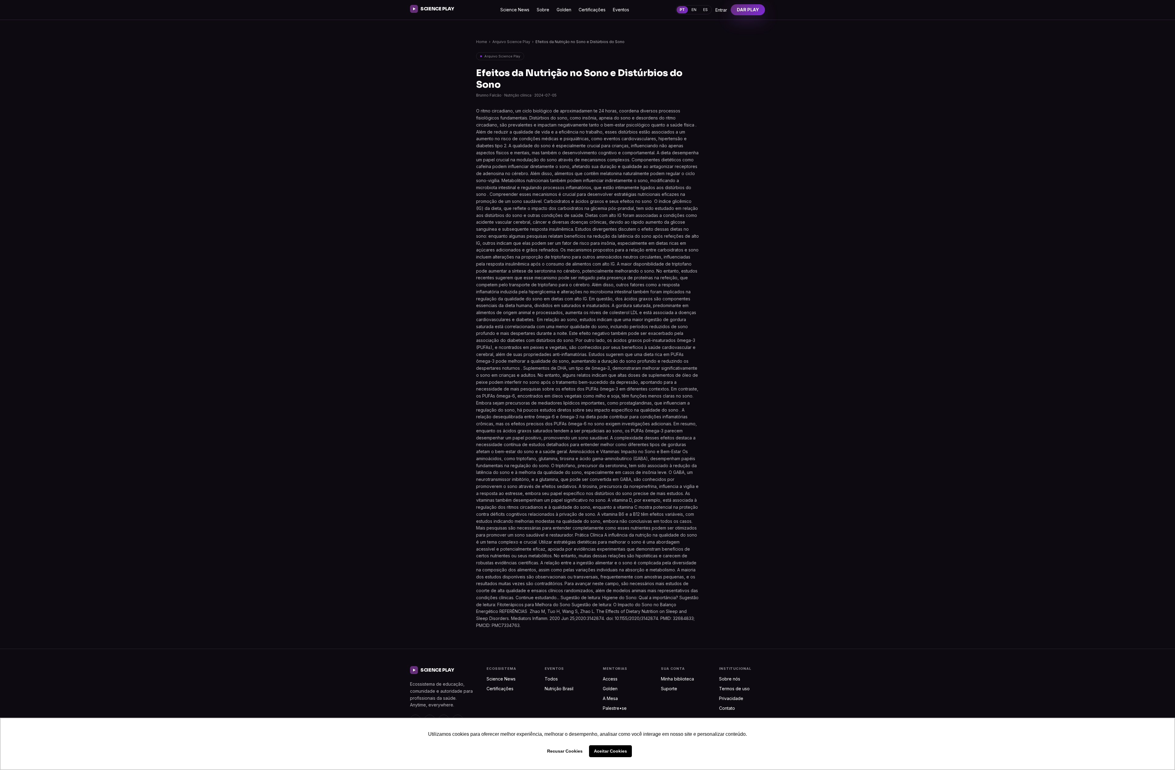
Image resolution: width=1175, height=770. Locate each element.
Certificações (592, 9)
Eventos (621, 9)
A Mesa (610, 698)
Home (481, 41)
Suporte (669, 688)
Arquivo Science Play (511, 41)
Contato (727, 708)
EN (694, 9)
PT (682, 9)
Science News (514, 9)
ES (705, 9)
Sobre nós (729, 678)
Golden (564, 9)
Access (610, 678)
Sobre (543, 9)
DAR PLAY (748, 9)
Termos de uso (734, 688)
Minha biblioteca (677, 678)
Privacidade (731, 698)
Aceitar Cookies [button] (610, 751)
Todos (551, 678)
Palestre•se (615, 708)
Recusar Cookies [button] (565, 751)
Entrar (721, 10)
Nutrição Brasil (559, 688)
